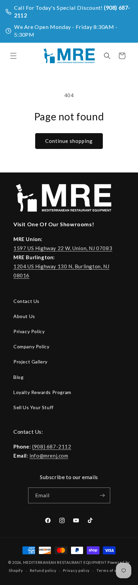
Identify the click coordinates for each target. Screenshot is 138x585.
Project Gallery (30, 361)
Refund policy (43, 570)
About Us (24, 316)
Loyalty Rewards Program (42, 392)
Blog (18, 377)
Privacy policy (76, 570)
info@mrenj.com (48, 456)
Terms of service (112, 570)
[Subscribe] (102, 495)
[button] (13, 55)
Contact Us (26, 301)
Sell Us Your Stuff (33, 407)
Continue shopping (69, 141)
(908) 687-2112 (51, 446)
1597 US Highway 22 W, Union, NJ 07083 (62, 248)
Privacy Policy (29, 331)
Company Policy (31, 346)
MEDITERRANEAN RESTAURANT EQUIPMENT (65, 562)
